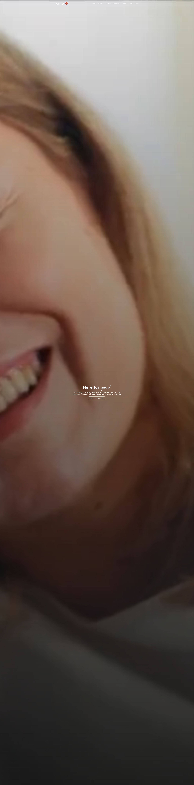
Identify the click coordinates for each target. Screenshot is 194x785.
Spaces (124, 3)
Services (100, 3)
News (131, 3)
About (93, 3)
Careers (108, 3)
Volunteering (116, 3)
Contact (136, 3)
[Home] (62, 3)
